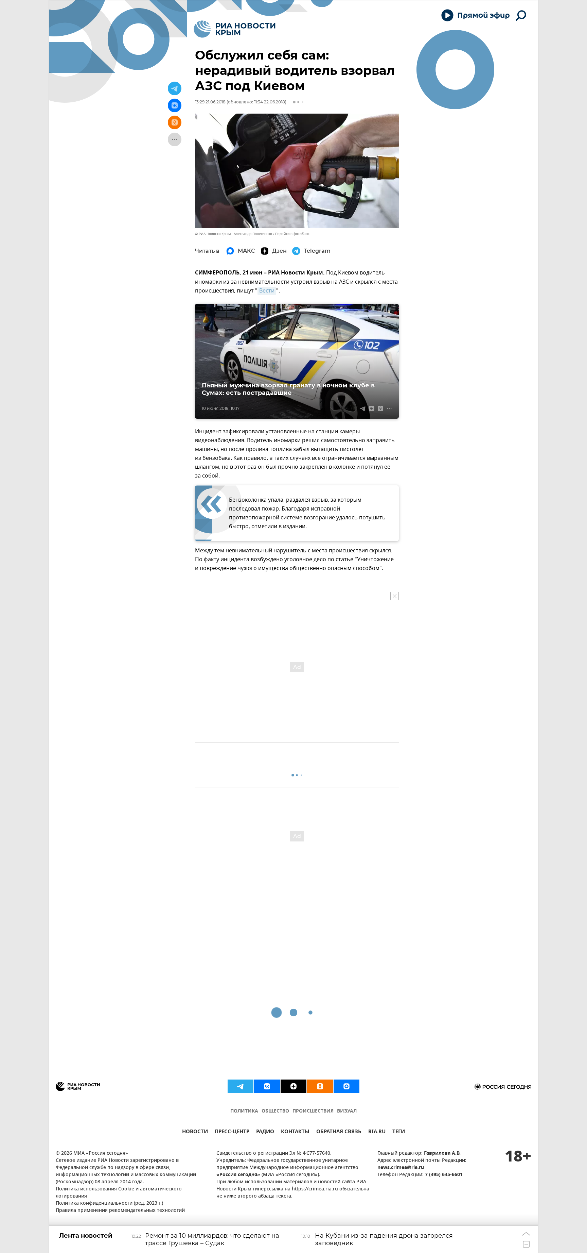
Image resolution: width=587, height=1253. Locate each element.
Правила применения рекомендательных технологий (120, 1211)
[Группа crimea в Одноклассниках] (320, 1086)
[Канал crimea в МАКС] (346, 1086)
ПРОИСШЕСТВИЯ (313, 1111)
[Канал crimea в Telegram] (240, 1086)
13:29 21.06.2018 (210, 101)
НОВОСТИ (195, 1132)
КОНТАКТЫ (295, 1132)
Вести (266, 291)
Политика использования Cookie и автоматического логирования (119, 1192)
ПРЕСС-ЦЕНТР (232, 1132)
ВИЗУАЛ (347, 1111)
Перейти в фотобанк (292, 233)
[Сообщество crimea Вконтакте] (267, 1086)
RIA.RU (377, 1132)
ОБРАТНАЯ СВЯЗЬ (338, 1132)
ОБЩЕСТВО (275, 1111)
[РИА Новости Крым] (235, 29)
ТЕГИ (398, 1132)
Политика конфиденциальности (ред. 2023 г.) (109, 1203)
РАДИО (265, 1132)
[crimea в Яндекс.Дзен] (293, 1086)
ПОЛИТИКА (244, 1111)
